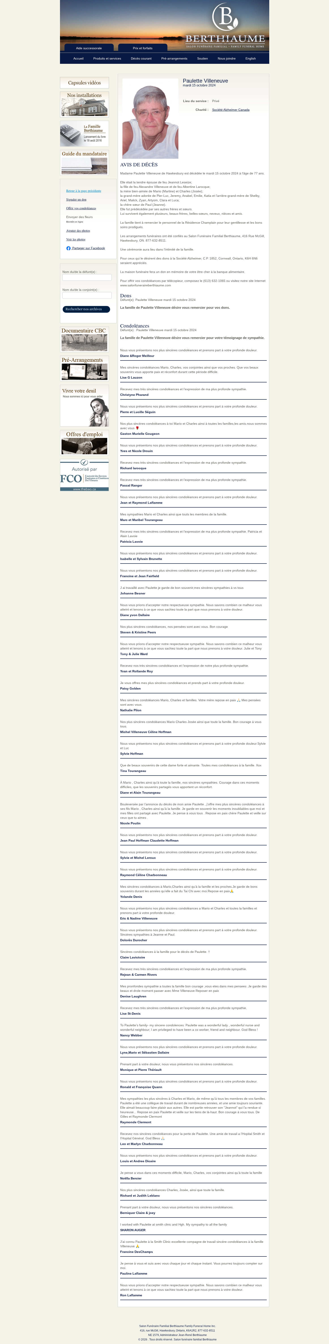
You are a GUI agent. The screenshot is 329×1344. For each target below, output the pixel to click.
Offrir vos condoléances (81, 208)
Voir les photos (75, 239)
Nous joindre (227, 58)
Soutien (203, 58)
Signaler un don (76, 199)
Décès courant (141, 58)
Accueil (78, 58)
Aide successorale (89, 48)
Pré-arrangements (174, 58)
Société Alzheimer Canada (231, 109)
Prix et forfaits (142, 48)
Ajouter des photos (78, 230)
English (251, 58)
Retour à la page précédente (83, 191)
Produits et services (107, 58)
